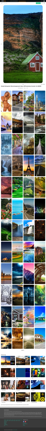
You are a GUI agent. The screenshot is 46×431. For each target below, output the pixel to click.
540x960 (14, 420)
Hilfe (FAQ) (24, 425)
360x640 (9, 420)
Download (38, 3)
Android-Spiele (5, 421)
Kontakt (23, 424)
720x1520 (19, 420)
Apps (4, 425)
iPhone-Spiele (5, 422)
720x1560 (5, 420)
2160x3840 (16, 420)
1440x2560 (7, 420)
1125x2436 (12, 420)
